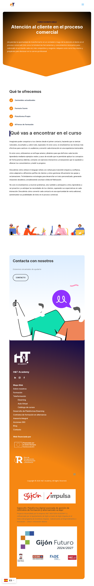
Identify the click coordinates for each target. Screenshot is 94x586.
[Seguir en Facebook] (24, 377)
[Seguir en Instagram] (19, 377)
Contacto (20, 278)
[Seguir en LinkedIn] (15, 377)
